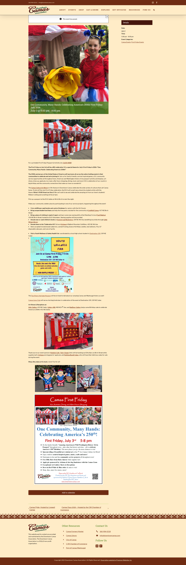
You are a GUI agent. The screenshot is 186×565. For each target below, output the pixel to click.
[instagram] (97, 546)
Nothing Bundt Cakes (71, 355)
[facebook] (100, 546)
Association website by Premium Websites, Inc (116, 560)
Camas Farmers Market (74, 531)
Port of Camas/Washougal (76, 548)
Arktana (63, 224)
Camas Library (71, 535)
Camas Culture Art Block (39, 188)
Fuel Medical (101, 215)
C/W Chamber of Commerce (76, 544)
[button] (154, 10)
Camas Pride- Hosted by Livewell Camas (42, 508)
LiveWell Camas (93, 210)
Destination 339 (95, 233)
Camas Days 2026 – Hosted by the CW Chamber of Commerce (80, 508)
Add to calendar (68, 493)
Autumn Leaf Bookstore (65, 220)
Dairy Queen (64, 353)
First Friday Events (137, 42)
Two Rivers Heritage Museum (41, 296)
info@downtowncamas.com (46, 2)
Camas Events (126, 42)
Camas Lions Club (34, 300)
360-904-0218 (32, 2)
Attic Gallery (32, 307)
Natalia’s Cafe (54, 353)
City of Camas (71, 540)
